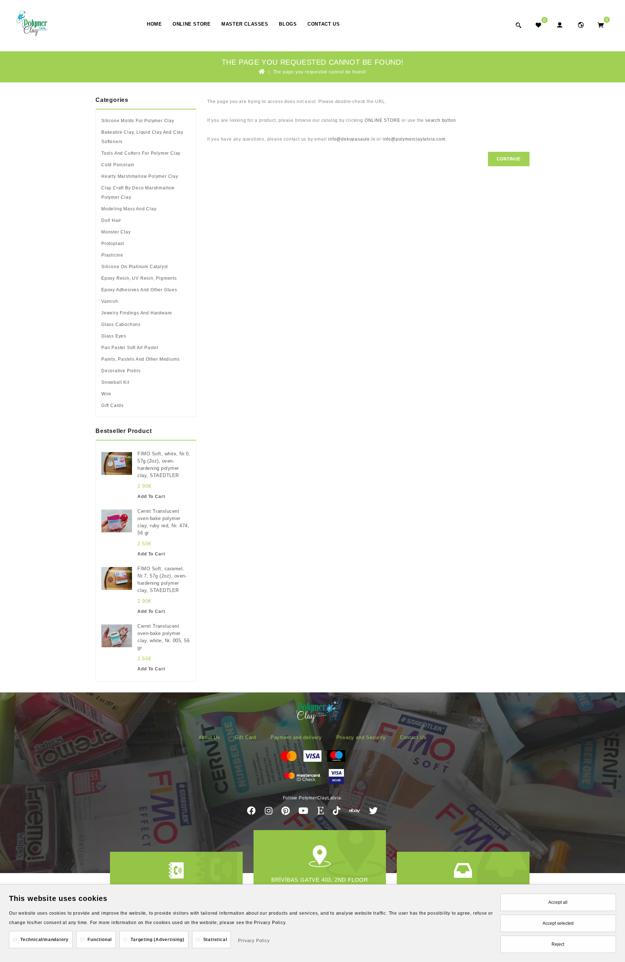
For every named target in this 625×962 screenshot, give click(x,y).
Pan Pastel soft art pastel (129, 347)
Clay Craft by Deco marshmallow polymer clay (138, 192)
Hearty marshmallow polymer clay (139, 176)
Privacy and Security (361, 737)
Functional (100, 939)
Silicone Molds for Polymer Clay (137, 120)
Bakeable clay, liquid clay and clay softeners (142, 137)
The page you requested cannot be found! (319, 71)
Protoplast (112, 243)
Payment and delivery (296, 737)
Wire (106, 393)
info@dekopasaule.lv (351, 139)
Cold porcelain (118, 164)
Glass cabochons (121, 324)
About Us (209, 737)
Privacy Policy (253, 940)
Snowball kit (115, 382)
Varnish (109, 301)
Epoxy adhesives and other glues (139, 289)
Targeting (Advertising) (157, 939)
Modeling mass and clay (129, 208)
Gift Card (245, 737)
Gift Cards (112, 405)
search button (440, 120)
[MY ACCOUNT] (581, 25)
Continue (509, 159)
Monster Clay (116, 232)
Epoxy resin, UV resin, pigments (139, 278)
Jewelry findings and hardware (136, 312)
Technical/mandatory (44, 939)
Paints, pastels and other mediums (140, 359)
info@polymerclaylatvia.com (414, 139)
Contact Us (323, 24)
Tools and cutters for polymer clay (140, 153)
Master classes (244, 24)
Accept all (557, 902)
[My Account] (559, 25)
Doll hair (111, 220)
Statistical (215, 939)
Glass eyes (113, 336)
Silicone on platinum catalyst (134, 266)
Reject (558, 944)
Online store (192, 24)
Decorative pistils (120, 370)
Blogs (288, 24)
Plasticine (112, 255)
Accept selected (558, 923)
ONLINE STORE (382, 120)
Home (154, 24)
